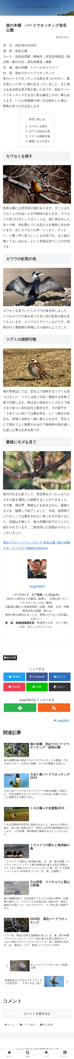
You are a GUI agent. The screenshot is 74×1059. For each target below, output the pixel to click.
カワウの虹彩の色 (39, 131)
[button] (67, 602)
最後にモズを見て (39, 141)
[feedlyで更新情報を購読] (20, 707)
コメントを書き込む (37, 1013)
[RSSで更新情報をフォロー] (54, 707)
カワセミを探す (38, 126)
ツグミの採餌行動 (39, 136)
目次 (32, 119)
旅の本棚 (11, 657)
